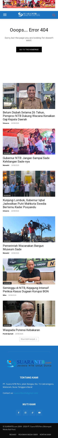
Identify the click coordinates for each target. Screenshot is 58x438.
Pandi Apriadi (8, 334)
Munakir (6, 165)
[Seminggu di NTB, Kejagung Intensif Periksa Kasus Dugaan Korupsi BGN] (29, 271)
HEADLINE (7, 108)
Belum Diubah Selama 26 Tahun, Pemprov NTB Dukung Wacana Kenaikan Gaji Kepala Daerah (29, 116)
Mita (4, 295)
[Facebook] (18, 412)
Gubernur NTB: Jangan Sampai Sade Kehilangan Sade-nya (26, 159)
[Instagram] (25, 412)
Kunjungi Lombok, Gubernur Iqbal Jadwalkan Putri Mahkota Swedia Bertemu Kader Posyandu (24, 203)
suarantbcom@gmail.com (26, 393)
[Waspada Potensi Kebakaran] (29, 314)
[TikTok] (32, 412)
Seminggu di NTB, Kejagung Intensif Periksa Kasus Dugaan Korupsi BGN (26, 289)
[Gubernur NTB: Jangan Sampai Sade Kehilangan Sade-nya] (29, 142)
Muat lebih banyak (28, 339)
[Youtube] (39, 412)
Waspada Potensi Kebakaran (21, 330)
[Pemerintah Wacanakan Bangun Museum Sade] (29, 229)
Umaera (6, 123)
